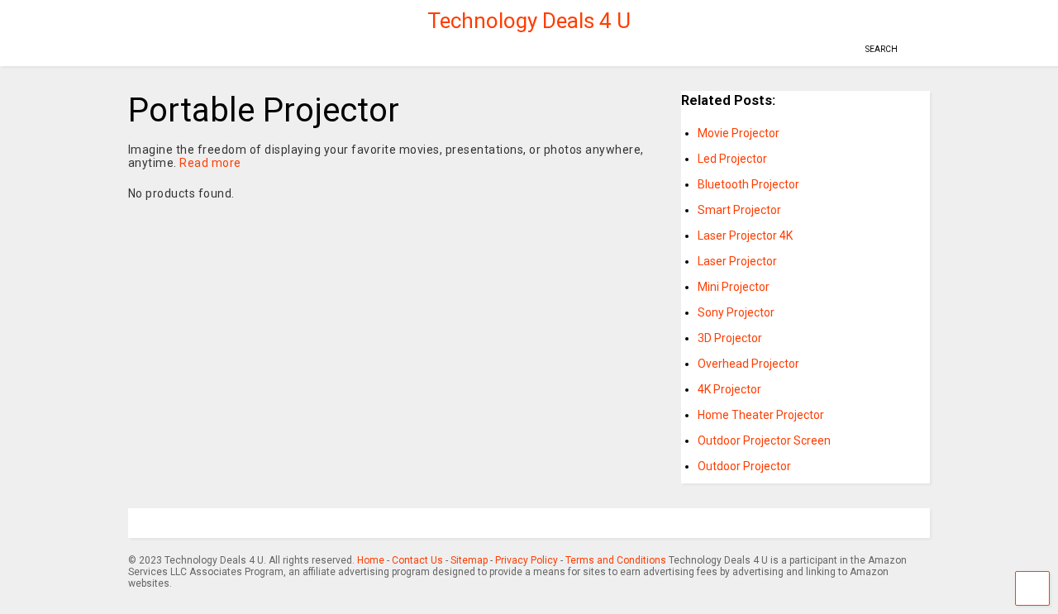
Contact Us (417, 560)
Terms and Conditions (615, 560)
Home (370, 560)
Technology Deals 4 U (529, 20)
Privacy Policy (526, 560)
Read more (210, 162)
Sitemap (469, 560)
